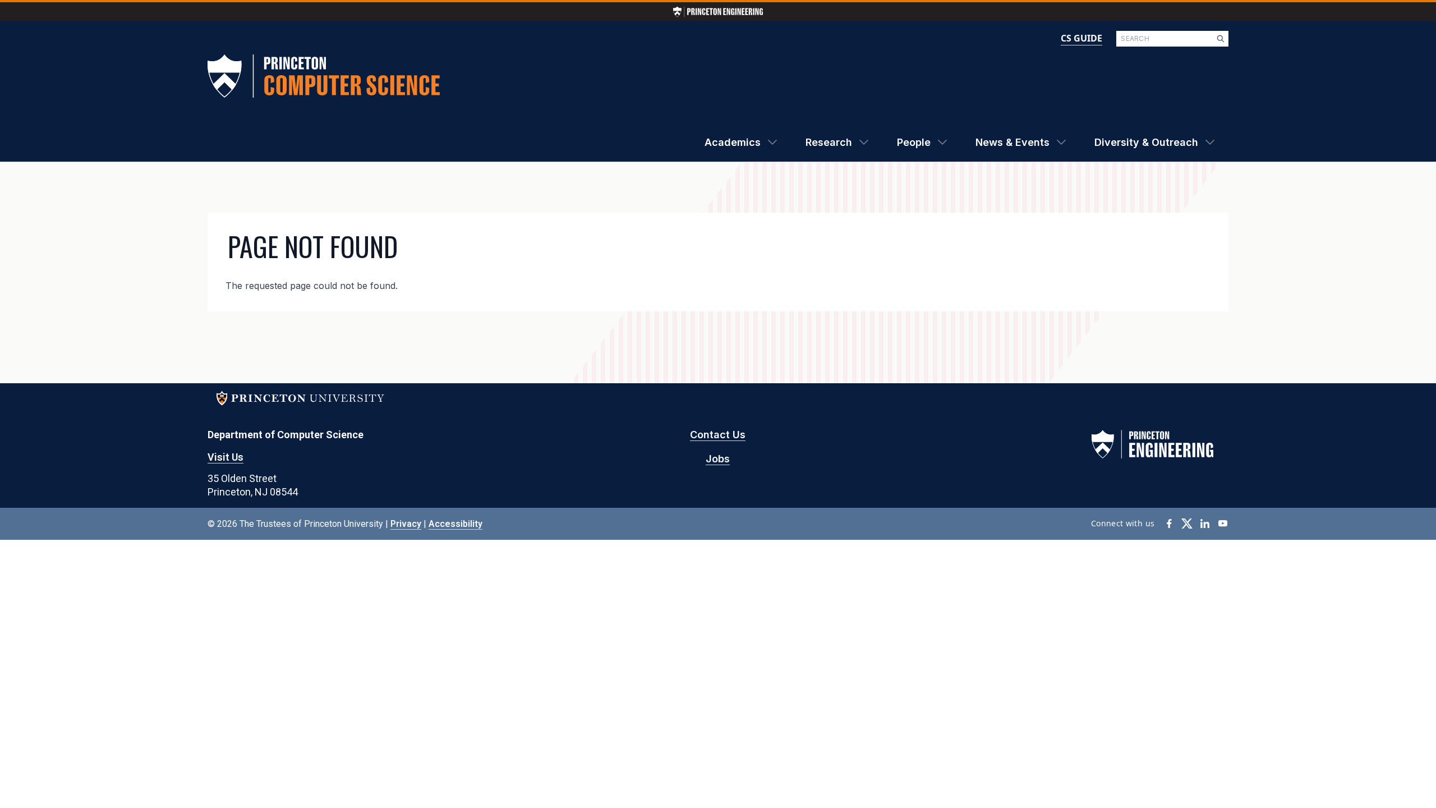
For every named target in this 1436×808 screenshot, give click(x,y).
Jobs (718, 459)
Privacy (405, 523)
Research (829, 142)
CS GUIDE (1081, 38)
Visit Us (225, 457)
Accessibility (455, 523)
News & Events (1012, 142)
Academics (733, 142)
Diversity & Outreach (1146, 142)
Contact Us (717, 434)
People (914, 142)
